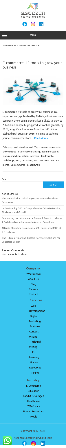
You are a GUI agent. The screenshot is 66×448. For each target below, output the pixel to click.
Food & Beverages (33, 396)
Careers (33, 289)
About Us (33, 279)
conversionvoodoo (51, 147)
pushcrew (27, 160)
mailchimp (8, 160)
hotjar (25, 156)
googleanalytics (11, 156)
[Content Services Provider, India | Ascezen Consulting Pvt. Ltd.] (33, 17)
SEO (36, 160)
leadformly (47, 156)
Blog (33, 284)
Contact (33, 294)
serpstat (44, 160)
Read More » (41, 138)
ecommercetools (51, 151)
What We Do (33, 273)
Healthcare (33, 401)
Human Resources (33, 411)
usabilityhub (33, 164)
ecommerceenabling (29, 151)
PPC (18, 160)
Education (33, 390)
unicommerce (18, 164)
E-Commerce (33, 385)
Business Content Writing (35, 331)
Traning (34, 372)
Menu (33, 34)
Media (33, 416)
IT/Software (33, 406)
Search (5, 179)
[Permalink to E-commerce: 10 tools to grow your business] (33, 103)
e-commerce (9, 151)
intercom (34, 156)
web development (23, 147)
